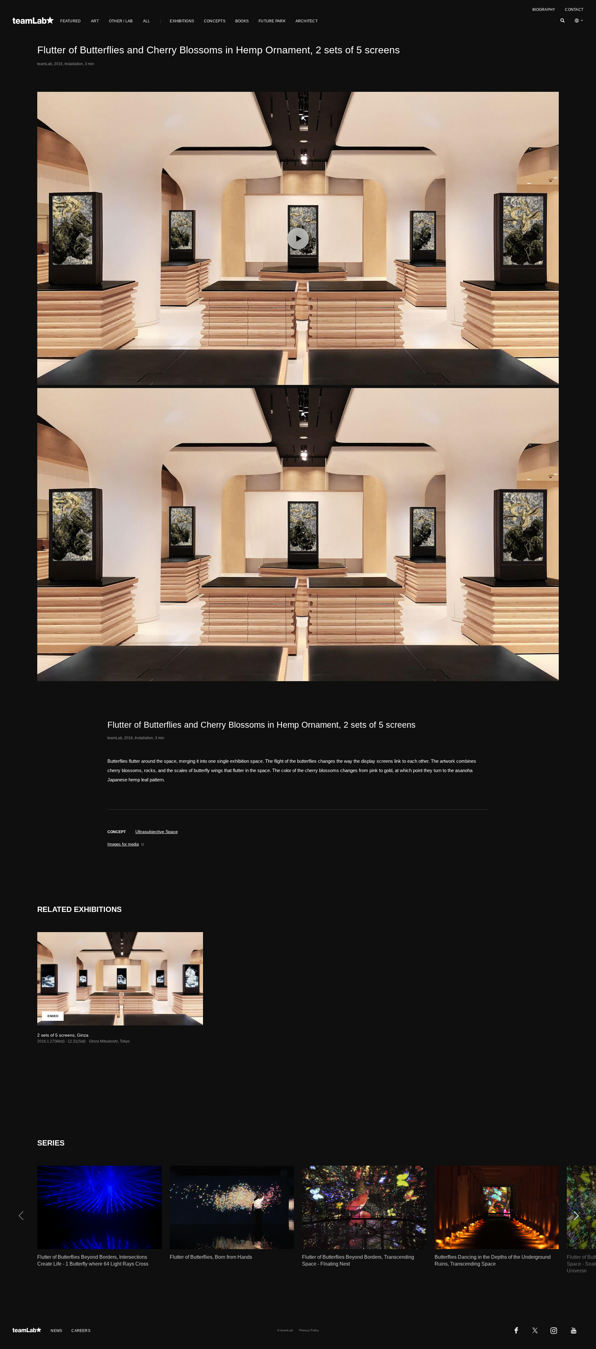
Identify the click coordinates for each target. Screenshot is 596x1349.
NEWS (56, 1331)
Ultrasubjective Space (156, 831)
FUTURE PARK (272, 21)
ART (95, 21)
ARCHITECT (307, 21)
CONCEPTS (214, 21)
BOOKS (242, 21)
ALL (146, 21)
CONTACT (574, 9)
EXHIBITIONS (182, 21)
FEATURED (70, 21)
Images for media (123, 844)
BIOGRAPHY (543, 9)
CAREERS (80, 1331)
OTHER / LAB (121, 21)
